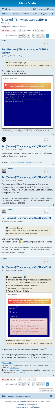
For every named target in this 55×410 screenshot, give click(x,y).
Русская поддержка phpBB (27, 404)
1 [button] (28, 35)
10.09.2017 (14, 367)
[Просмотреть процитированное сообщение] (25, 62)
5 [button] (33, 35)
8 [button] (43, 35)
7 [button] (40, 35)
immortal (16, 27)
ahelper (4, 41)
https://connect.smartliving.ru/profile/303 (27, 162)
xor (9, 138)
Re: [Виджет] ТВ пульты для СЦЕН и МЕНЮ (25, 51)
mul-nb (12, 63)
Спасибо (22, 372)
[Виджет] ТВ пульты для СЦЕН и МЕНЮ (24, 21)
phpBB (22, 401)
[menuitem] (8, 9)
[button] (20, 35)
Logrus (4, 258)
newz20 (23, 27)
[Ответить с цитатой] (46, 43)
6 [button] (37, 35)
